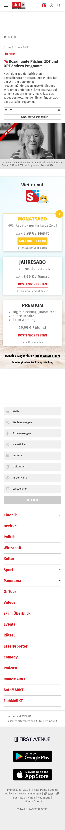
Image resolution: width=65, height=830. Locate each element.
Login (34, 499)
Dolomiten (19, 466)
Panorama (12, 580)
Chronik (10, 515)
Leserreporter (15, 646)
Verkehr (17, 455)
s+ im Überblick (17, 613)
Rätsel (9, 635)
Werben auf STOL (17, 716)
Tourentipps (46, 721)
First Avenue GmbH (37, 808)
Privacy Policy (39, 789)
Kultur (15, 37)
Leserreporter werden (20, 721)
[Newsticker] (51, 5)
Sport (8, 570)
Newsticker (19, 444)
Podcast (11, 668)
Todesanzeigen (22, 433)
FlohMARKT (13, 700)
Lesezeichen (20, 488)
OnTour (10, 591)
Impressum (14, 789)
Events (9, 624)
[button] (60, 36)
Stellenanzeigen (22, 422)
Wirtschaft (12, 548)
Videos (9, 602)
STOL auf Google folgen (34, 116)
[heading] (32, 63)
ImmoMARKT (14, 679)
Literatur (9, 54)
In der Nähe (20, 477)
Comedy (11, 657)
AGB (25, 789)
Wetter (17, 411)
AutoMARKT (13, 690)
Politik (9, 537)
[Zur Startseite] (5, 37)
